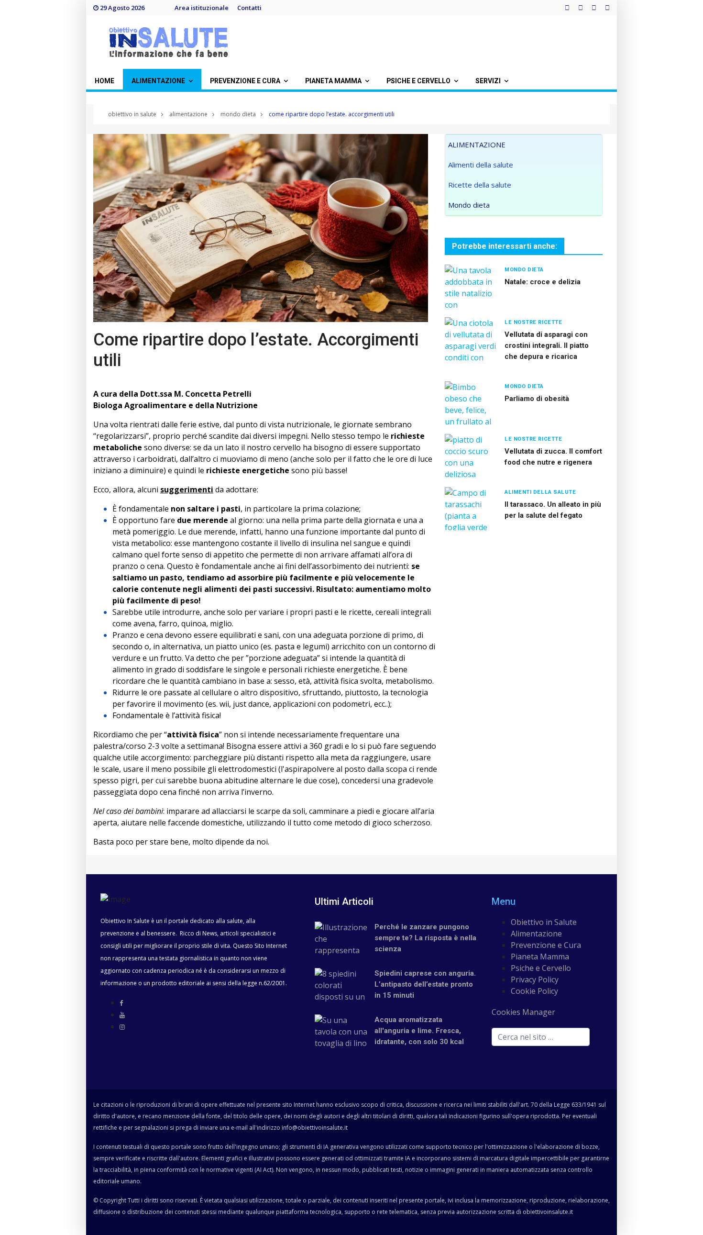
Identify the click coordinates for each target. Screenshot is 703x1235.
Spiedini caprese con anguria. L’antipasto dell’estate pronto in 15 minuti (425, 984)
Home (104, 81)
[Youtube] (580, 7)
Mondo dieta (469, 205)
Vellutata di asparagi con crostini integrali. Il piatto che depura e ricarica (547, 345)
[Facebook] (567, 7)
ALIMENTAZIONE (158, 81)
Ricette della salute (479, 184)
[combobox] (541, 1037)
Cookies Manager (523, 1012)
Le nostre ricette (533, 322)
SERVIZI (488, 81)
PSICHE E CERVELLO (418, 81)
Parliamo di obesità (537, 398)
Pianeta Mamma (540, 956)
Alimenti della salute (480, 164)
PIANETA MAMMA (333, 81)
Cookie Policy (534, 991)
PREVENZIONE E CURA (245, 81)
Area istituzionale (202, 7)
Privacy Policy (535, 979)
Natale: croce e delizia (543, 282)
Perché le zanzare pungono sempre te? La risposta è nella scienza (425, 938)
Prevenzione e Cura (546, 945)
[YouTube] (122, 1015)
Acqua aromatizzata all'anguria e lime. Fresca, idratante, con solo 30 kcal (419, 1030)
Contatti (249, 7)
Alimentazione (536, 933)
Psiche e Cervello (541, 968)
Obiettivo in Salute (544, 922)
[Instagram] (594, 7)
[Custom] (607, 7)
